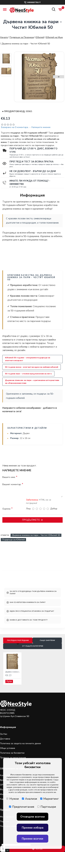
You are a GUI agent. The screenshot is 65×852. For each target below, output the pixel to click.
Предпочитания (23, 807)
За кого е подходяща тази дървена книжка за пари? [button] (33, 592)
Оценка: (6, 508)
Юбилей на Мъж (54, 37)
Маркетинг (51, 799)
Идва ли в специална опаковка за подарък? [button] (32, 611)
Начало (4, 37)
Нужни (14, 799)
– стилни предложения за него (28, 373)
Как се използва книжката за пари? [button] (27, 602)
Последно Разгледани (18, 640)
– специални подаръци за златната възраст (27, 359)
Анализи (31, 799)
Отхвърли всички (32, 817)
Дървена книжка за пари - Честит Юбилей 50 (36, 535)
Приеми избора (32, 828)
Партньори (48, 807)
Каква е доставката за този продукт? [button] (28, 620)
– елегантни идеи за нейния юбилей (31, 367)
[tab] (32, 592)
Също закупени (47, 640)
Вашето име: (8, 477)
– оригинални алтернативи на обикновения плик (32, 381)
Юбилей (39, 37)
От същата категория (32, 646)
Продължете (31, 519)
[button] (19, 76)
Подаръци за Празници (21, 37)
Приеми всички (32, 839)
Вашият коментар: (11, 484)
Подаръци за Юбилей (13, 539)
